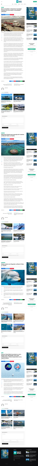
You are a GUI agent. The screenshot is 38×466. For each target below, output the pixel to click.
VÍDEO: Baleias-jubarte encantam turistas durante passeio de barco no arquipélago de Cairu (6, 331)
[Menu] (1, 4)
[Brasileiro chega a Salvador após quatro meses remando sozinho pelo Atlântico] (19, 97)
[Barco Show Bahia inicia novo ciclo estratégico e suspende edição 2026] (19, 237)
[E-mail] (1, 40)
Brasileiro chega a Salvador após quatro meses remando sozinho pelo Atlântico (18, 101)
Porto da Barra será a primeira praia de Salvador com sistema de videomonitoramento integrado (18, 331)
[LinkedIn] (1, 37)
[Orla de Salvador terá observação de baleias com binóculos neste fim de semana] (19, 226)
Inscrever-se (35, 1)
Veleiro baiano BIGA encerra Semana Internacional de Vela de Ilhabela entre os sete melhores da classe (6, 428)
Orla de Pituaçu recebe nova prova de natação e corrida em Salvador (18, 417)
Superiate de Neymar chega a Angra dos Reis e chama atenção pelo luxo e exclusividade (18, 111)
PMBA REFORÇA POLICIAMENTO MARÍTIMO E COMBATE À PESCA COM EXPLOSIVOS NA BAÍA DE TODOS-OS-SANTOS (6, 321)
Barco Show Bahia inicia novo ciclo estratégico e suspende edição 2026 (18, 241)
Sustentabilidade (3, 262)
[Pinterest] (1, 38)
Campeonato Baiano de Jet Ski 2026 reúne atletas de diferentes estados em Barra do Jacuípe (30, 26)
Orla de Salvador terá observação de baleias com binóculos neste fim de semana (18, 230)
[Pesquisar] (36, 4)
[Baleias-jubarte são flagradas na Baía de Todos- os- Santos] (13, 277)
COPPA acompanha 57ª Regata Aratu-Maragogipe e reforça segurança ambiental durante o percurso (6, 101)
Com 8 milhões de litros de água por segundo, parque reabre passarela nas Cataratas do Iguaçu (18, 321)
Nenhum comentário (16, 137)
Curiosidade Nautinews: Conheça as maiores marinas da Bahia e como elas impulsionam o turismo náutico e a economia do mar (6, 241)
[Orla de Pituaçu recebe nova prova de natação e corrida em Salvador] (19, 413)
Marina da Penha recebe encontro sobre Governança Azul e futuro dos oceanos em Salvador (18, 428)
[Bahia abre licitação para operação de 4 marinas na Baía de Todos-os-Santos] (13, 148)
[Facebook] (1, 34)
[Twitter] (1, 35)
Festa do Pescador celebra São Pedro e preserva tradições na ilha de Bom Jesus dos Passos (7, 401)
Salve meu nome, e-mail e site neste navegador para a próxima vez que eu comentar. (11, 255)
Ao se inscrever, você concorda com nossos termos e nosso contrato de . (32, 51)
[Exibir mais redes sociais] (14, 14)
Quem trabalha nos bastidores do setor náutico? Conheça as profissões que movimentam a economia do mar (30, 31)
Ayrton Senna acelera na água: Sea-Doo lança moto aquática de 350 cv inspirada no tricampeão (6, 112)
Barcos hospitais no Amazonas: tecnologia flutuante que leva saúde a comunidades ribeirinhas (18, 214)
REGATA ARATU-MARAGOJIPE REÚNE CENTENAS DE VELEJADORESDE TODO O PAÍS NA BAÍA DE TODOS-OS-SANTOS (6, 418)
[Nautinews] (19, 1)
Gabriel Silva (4, 137)
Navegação (2, 7)
